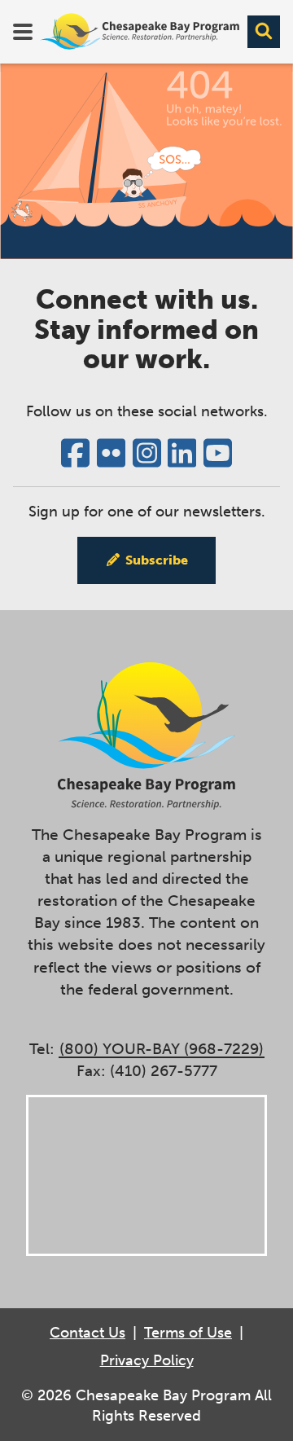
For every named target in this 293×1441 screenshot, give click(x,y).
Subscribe (156, 560)
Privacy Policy (147, 1360)
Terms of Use (188, 1333)
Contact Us (87, 1333)
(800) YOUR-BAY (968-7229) (161, 1048)
